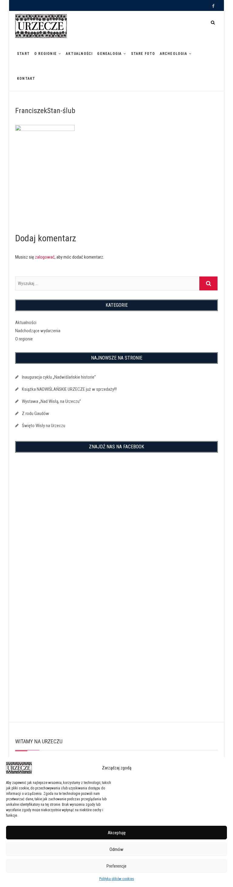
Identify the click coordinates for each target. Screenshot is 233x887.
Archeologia (173, 54)
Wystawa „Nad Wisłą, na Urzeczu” (51, 401)
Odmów (116, 849)
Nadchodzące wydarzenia (37, 330)
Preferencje (116, 866)
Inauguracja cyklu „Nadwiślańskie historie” (59, 377)
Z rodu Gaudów (35, 413)
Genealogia (109, 54)
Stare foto (143, 54)
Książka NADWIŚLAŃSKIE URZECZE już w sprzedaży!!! (69, 389)
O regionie (45, 54)
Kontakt (26, 78)
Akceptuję (117, 832)
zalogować (45, 257)
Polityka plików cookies (116, 879)
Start (23, 54)
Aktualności (79, 54)
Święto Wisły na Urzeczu (43, 425)
